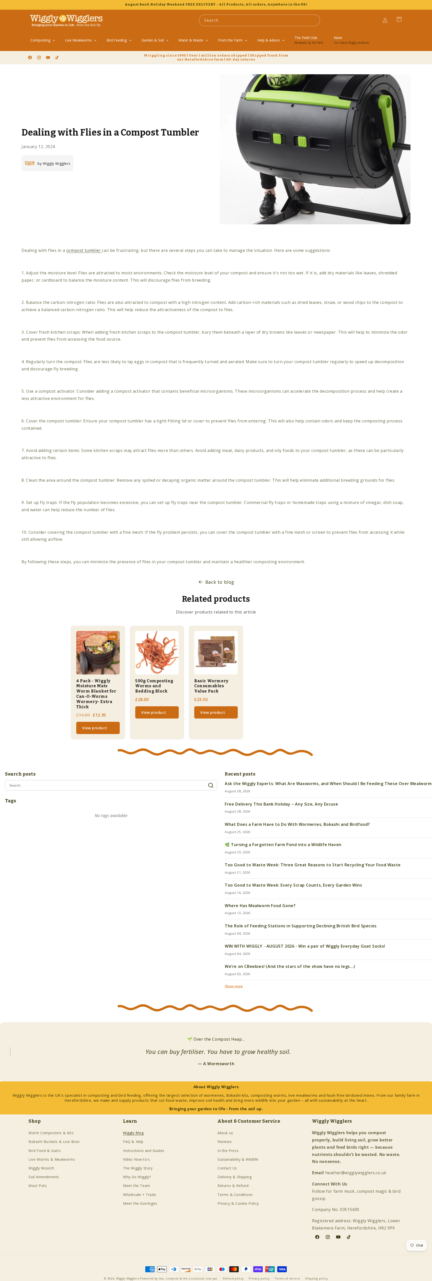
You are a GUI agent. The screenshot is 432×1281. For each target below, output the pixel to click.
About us (225, 1132)
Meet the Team (136, 1185)
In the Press (228, 1150)
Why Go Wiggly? (137, 1176)
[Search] (314, 20)
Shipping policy (316, 1278)
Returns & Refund (233, 1185)
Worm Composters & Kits (51, 1132)
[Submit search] (210, 785)
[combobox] (259, 20)
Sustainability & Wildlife (238, 1159)
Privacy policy (259, 1278)
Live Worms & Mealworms (51, 1159)
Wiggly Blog (133, 1132)
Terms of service (287, 1278)
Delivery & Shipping (235, 1176)
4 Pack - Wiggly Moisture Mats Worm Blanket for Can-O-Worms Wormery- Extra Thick (96, 694)
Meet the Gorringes (140, 1203)
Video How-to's (136, 1159)
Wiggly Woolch (41, 1168)
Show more (234, 986)
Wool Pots (37, 1185)
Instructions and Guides (143, 1150)
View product (94, 728)
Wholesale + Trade (139, 1194)
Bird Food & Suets (44, 1150)
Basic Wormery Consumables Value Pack (211, 686)
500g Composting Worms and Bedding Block (154, 686)
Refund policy (233, 1278)
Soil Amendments (43, 1176)
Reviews (225, 1141)
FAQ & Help (133, 1141)
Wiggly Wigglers (127, 1278)
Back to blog (219, 582)
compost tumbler (84, 250)
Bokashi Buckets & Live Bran (54, 1141)
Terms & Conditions (235, 1194)
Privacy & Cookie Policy (238, 1203)
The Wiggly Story (138, 1168)
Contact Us (227, 1168)
